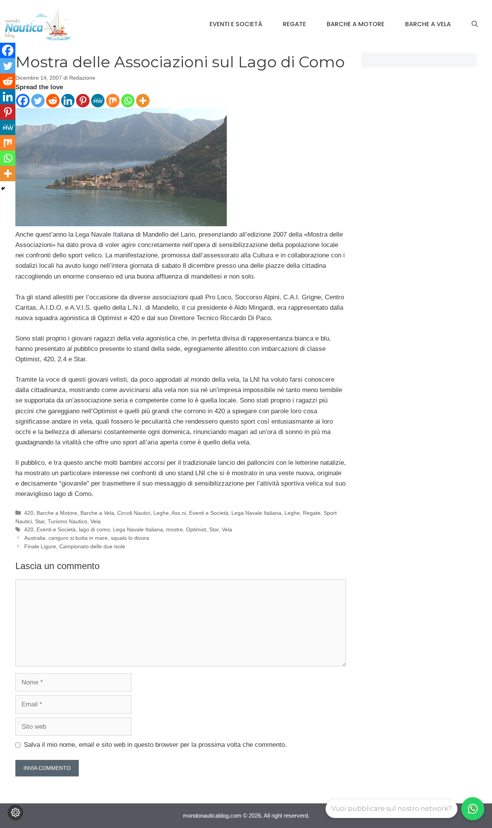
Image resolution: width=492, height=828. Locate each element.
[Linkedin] (68, 100)
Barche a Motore (355, 24)
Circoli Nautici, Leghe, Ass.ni (151, 513)
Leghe (292, 513)
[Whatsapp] (128, 100)
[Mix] (113, 100)
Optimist (196, 529)
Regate (294, 24)
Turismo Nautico (67, 521)
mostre (174, 529)
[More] (143, 100)
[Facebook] (23, 100)
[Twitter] (38, 100)
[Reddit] (53, 100)
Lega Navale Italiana (256, 513)
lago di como (94, 529)
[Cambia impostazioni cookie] (15, 812)
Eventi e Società (235, 24)
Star (40, 521)
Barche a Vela (428, 24)
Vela (95, 521)
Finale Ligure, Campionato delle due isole (74, 546)
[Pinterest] (83, 100)
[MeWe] (98, 100)
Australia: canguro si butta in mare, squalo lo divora (86, 538)
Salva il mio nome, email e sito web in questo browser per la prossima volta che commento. (155, 744)
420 (28, 513)
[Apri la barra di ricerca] (474, 24)
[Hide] (3, 188)
